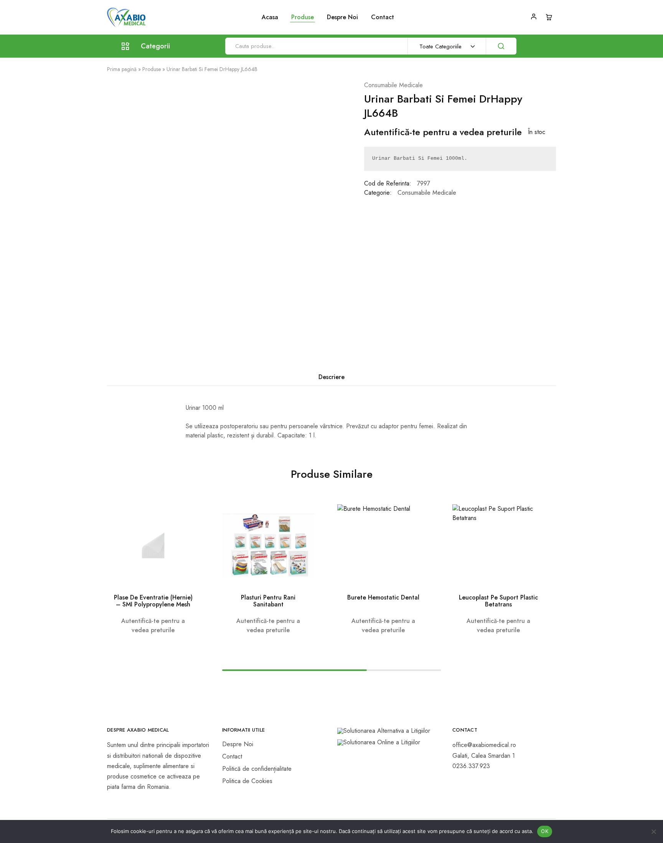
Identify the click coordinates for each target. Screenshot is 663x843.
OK (544, 831)
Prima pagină (122, 69)
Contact (382, 17)
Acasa (270, 17)
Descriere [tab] (331, 377)
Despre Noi (342, 17)
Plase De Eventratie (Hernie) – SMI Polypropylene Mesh (153, 601)
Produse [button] (302, 17)
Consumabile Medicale (393, 85)
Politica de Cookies (247, 781)
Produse (151, 69)
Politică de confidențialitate (257, 768)
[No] (653, 831)
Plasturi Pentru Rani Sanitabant (268, 601)
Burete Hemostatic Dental (383, 597)
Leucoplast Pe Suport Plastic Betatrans (498, 601)
